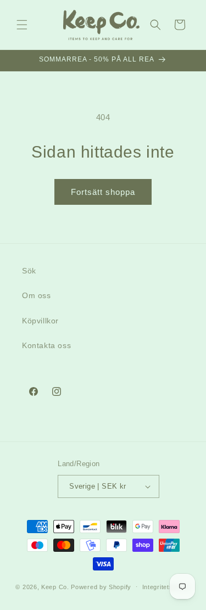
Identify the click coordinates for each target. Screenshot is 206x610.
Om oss (36, 295)
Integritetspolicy (166, 587)
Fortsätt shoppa (103, 192)
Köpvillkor (40, 320)
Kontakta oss (46, 345)
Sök (29, 270)
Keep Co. (55, 586)
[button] (22, 25)
